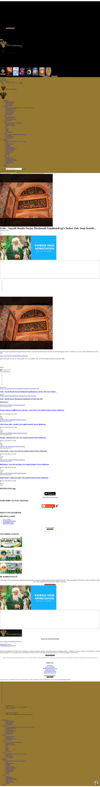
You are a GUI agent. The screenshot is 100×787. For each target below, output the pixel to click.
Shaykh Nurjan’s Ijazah (11, 159)
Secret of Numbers (10, 136)
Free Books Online (10, 147)
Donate (5, 166)
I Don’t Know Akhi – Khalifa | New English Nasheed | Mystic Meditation (23, 424)
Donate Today (46, 76)
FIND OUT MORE (50, 655)
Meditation (6, 100)
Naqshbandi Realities (10, 116)
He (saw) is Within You (11, 111)
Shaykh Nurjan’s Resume (11, 160)
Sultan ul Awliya (9, 157)
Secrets (5, 115)
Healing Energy (9, 104)
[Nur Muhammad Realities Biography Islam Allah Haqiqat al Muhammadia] (50, 51)
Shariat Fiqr (50, 665)
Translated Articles (10, 150)
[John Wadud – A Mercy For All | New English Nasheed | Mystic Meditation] (12, 446)
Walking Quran (9, 109)
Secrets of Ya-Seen (10, 112)
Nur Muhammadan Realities (9, 521)
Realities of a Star (10, 123)
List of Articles (9, 105)
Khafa (7, 129)
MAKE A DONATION (50, 584)
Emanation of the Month (11, 148)
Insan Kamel (8, 120)
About (5, 155)
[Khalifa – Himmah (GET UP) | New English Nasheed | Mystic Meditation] (13, 433)
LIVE (1, 39)
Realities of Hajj (9, 118)
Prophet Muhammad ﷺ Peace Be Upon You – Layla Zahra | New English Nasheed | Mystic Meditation (32, 410)
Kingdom (6, 106)
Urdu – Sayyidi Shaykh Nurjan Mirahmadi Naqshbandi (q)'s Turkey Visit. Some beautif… (28, 391)
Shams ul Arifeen (9, 113)
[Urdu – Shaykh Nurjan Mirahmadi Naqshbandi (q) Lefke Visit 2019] (18, 396)
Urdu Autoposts (9, 152)
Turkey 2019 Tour (10, 162)
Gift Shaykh (54, 76)
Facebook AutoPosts (6, 173)
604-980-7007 (3, 644)
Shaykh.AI (8, 145)
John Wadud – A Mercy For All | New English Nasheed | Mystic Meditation (23, 451)
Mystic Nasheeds (9, 143)
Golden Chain (9, 161)
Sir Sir (7, 128)
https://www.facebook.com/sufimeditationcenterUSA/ (14, 356)
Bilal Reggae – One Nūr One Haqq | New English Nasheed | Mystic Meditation (24, 464)
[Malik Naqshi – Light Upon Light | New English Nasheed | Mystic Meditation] (13, 473)
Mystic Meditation (50, 670)
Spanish (7, 153)
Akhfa (7, 131)
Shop (5, 164)
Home (1, 173)
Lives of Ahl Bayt (7, 519)
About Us (8, 156)
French (7, 154)
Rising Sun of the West (11, 119)
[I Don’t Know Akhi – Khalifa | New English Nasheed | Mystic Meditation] (13, 419)
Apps (7, 142)
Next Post (2, 394)
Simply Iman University (8, 523)
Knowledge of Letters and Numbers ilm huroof (16, 134)
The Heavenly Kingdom (11, 108)
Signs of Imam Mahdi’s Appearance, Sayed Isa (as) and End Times (20, 107)
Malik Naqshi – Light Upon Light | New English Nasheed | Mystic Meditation (24, 478)
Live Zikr (8, 146)
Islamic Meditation (10, 101)
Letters (5, 133)
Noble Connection (10, 102)
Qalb (7, 126)
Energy (5, 121)
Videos (5, 139)
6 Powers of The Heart (11, 125)
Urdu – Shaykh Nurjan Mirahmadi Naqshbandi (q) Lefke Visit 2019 (21, 399)
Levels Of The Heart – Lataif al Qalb (14, 122)
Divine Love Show (10, 149)
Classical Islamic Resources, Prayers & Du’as (16, 141)
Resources (6, 140)
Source (2, 367)
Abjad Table (8, 135)
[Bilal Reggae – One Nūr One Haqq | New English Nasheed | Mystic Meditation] (12, 460)
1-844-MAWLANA (5, 645)
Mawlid (7, 163)
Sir (6, 127)
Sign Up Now (50, 529)
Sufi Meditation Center (8, 522)
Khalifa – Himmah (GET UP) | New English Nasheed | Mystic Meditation (23, 437)
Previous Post (3, 387)
